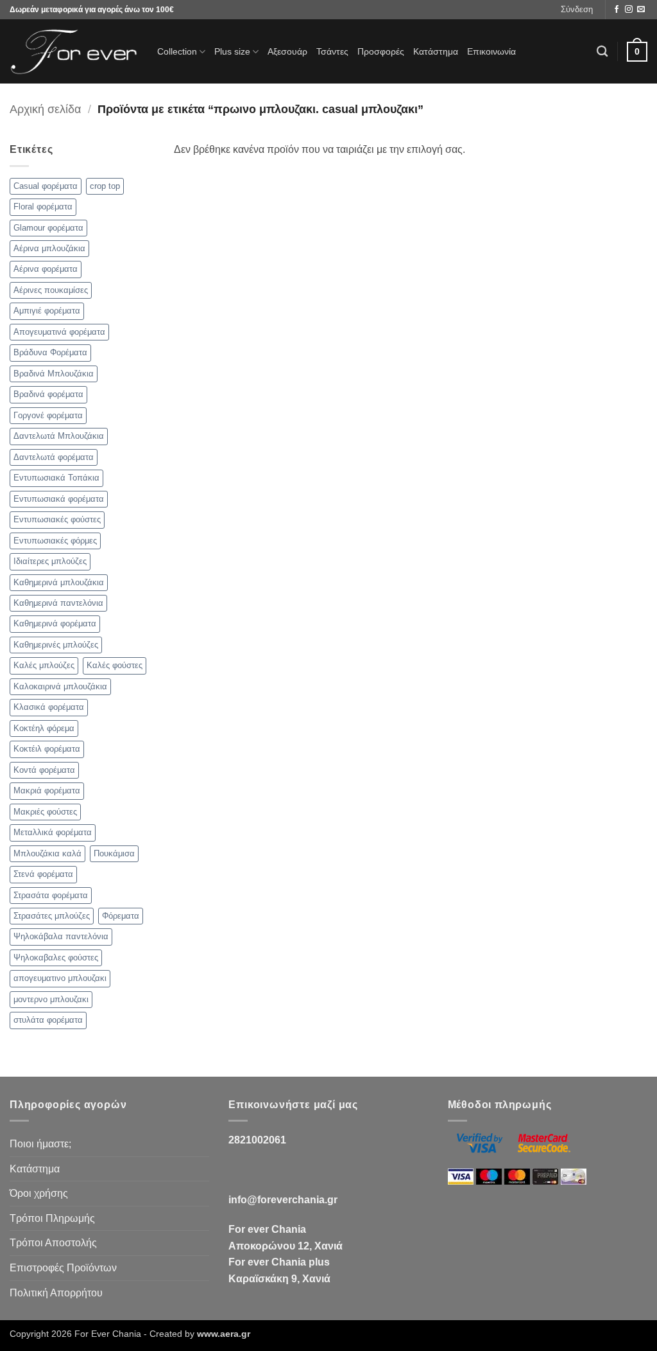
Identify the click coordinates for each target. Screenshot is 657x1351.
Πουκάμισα (114, 853)
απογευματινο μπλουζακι (60, 978)
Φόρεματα (120, 916)
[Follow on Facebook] (616, 9)
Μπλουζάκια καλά (47, 853)
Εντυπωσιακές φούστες (57, 519)
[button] (577, 9)
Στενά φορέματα (43, 874)
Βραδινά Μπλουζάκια (53, 373)
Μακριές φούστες (45, 812)
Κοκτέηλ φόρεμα (43, 728)
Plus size (232, 51)
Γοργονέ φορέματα (48, 415)
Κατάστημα (435, 51)
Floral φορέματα (43, 206)
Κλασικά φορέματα (48, 707)
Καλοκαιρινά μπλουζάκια (60, 686)
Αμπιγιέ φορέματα (46, 310)
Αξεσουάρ (287, 51)
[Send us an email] (641, 9)
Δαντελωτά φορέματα (53, 457)
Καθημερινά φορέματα (54, 623)
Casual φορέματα (45, 186)
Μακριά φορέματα (46, 790)
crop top (105, 186)
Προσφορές (380, 51)
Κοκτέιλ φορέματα (46, 749)
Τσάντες (332, 51)
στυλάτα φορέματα (48, 1020)
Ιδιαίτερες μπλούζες (50, 561)
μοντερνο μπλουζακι (51, 999)
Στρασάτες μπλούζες (51, 916)
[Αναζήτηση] (602, 52)
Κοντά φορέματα (44, 770)
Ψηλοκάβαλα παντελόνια (60, 936)
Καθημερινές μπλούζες (55, 644)
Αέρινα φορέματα (45, 269)
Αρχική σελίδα (45, 109)
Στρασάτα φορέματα (50, 895)
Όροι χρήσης (39, 1193)
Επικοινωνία (491, 51)
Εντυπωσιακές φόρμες (55, 540)
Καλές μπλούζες (43, 665)
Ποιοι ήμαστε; (40, 1143)
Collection (177, 51)
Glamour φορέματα (48, 228)
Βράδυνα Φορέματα (50, 352)
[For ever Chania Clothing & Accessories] (74, 51)
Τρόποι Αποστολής (53, 1242)
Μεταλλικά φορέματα (52, 832)
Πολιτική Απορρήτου (56, 1292)
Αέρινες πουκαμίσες (50, 290)
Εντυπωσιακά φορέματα (58, 499)
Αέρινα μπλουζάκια (49, 248)
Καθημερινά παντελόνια (58, 603)
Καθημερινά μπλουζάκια (58, 582)
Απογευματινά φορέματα (59, 332)
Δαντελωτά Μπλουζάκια (58, 436)
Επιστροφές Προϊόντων (63, 1267)
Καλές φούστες (114, 665)
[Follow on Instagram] (629, 9)
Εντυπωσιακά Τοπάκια (56, 477)
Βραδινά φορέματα (48, 394)
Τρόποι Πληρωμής (52, 1218)
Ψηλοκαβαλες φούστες (55, 957)
